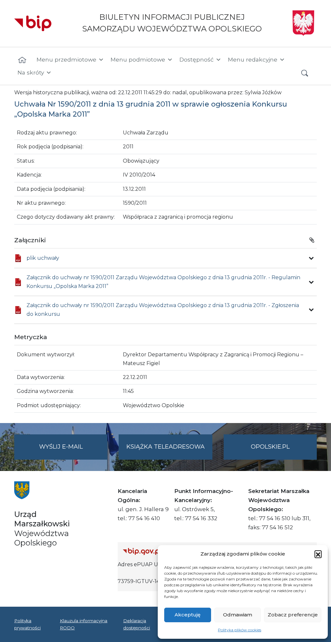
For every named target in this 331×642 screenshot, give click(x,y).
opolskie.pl (270, 446)
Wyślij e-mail (73, 451)
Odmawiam (237, 615)
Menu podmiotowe (138, 59)
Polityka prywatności (27, 624)
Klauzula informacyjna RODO (83, 624)
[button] (318, 554)
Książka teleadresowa (165, 446)
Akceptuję (187, 615)
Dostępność (196, 59)
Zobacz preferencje (293, 615)
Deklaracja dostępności (136, 624)
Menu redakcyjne (252, 59)
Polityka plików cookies (239, 629)
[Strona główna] (22, 60)
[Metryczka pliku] (311, 258)
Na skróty (30, 72)
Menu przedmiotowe (66, 59)
